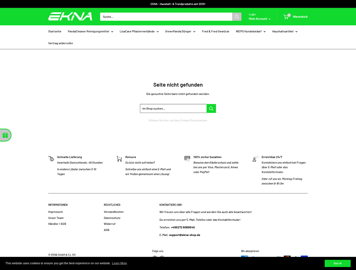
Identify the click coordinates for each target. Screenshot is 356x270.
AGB (106, 230)
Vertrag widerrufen (60, 43)
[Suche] (236, 17)
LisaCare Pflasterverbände (137, 31)
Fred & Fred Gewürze (215, 31)
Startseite (54, 31)
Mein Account (258, 18)
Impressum (55, 211)
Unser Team (56, 217)
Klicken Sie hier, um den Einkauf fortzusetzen (178, 120)
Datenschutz (112, 217)
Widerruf (110, 223)
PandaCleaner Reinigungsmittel (88, 31)
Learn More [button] (119, 263)
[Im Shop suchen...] (211, 108)
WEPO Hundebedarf (249, 31)
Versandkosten (114, 211)
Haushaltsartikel (283, 31)
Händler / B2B (57, 223)
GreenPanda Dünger (178, 31)
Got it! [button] (338, 263)
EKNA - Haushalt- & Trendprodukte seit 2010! (178, 4)
